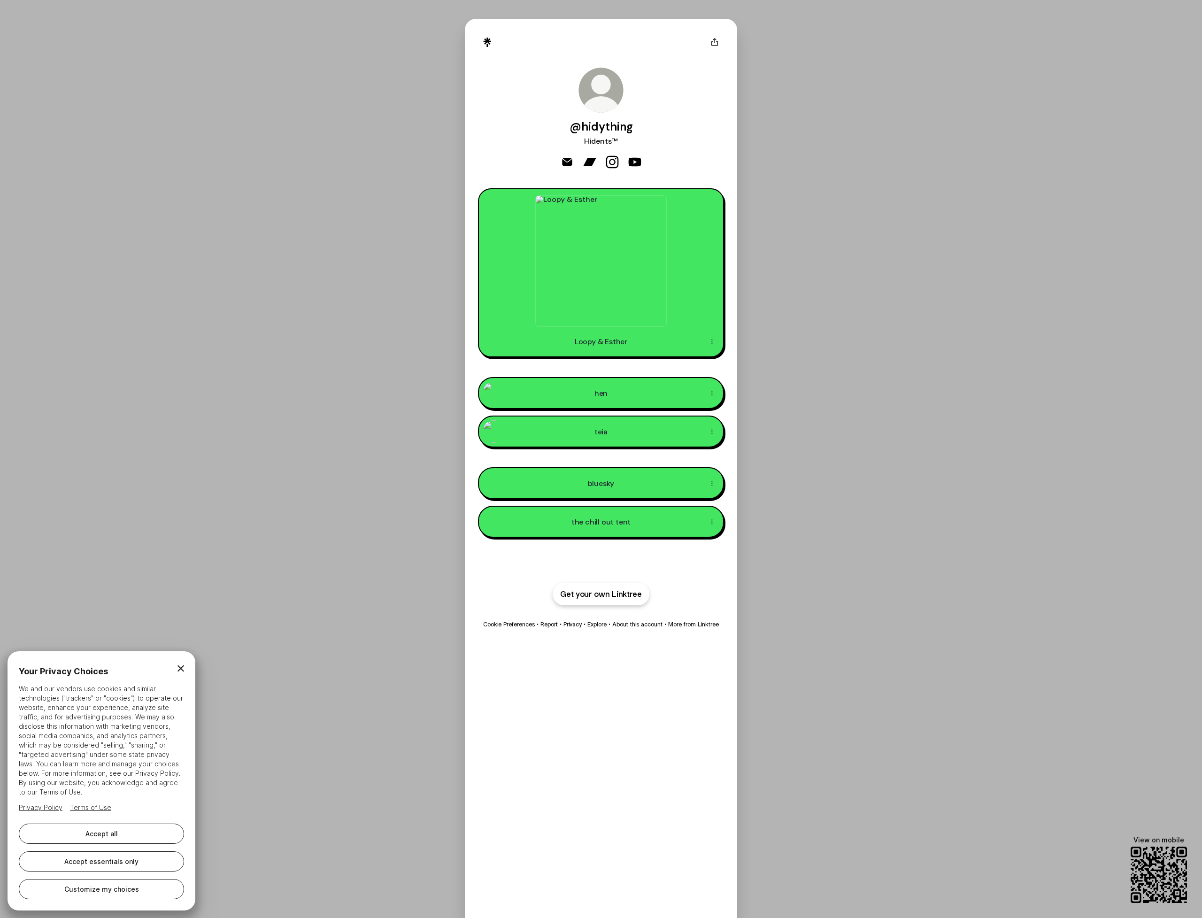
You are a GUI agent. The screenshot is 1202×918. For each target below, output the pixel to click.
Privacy (572, 624)
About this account (637, 624)
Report (549, 624)
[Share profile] (714, 42)
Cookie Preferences (509, 624)
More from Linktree (693, 624)
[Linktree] (487, 42)
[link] (567, 162)
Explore (597, 624)
